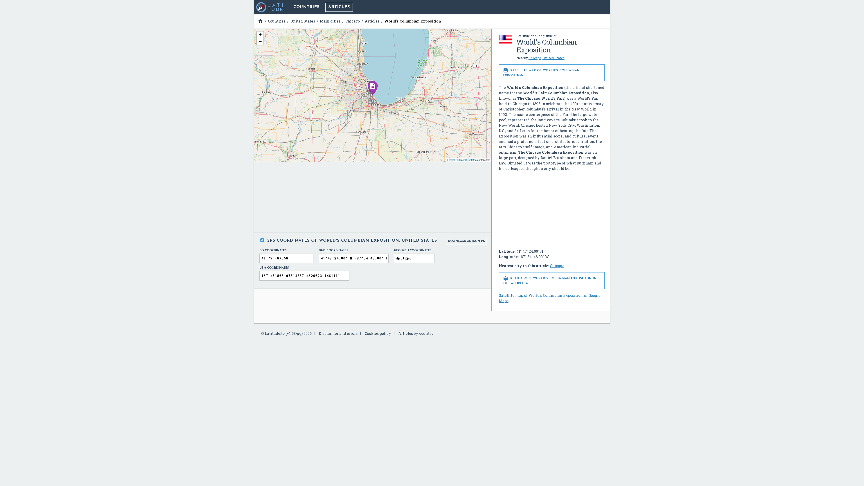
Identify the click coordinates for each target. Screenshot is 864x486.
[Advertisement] (552, 208)
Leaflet (451, 160)
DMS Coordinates (333, 250)
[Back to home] (270, 7)
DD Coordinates (273, 250)
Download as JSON (466, 241)
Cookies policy (378, 333)
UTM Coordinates (274, 267)
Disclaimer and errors (338, 333)
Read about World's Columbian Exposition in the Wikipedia (550, 280)
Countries (306, 7)
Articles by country (416, 333)
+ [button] (260, 35)
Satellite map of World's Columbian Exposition (541, 72)
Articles (339, 7)
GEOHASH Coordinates (413, 250)
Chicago (535, 58)
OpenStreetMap (468, 160)
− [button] (260, 41)
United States (553, 58)
